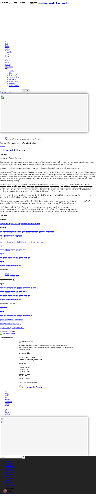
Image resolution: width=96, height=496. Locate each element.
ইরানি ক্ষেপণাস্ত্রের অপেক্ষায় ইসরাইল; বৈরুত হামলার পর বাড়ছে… (19, 288)
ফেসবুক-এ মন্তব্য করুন (12, 276)
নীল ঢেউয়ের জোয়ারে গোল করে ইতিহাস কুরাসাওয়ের (15, 296)
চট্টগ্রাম (7, 56)
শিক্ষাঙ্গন (11, 73)
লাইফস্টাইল (12, 79)
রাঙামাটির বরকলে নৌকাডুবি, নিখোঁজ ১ (11, 300)
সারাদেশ (7, 48)
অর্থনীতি (11, 71)
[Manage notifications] (5, 491)
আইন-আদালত (9, 67)
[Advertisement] (48, 22)
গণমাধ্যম (12, 84)
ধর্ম (5, 58)
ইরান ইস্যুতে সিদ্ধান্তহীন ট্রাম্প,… (10, 324)
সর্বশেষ (2, 238)
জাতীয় (6, 44)
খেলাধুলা (7, 54)
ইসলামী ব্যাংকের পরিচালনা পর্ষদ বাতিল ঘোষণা (13, 292)
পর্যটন (6, 60)
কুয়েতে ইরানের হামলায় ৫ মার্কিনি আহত (11, 320)
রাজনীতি (7, 46)
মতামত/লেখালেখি (14, 86)
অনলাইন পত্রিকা (14, 77)
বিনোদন (7, 63)
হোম (6, 42)
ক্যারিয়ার (7, 65)
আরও (6, 69)
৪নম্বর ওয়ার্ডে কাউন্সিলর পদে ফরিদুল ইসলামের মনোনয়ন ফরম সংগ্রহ (20, 224)
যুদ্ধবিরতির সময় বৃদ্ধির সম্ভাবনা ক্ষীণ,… (12, 328)
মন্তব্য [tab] (7, 274)
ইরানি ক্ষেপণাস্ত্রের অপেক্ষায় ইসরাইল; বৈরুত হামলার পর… (17, 316)
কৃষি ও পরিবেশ (13, 81)
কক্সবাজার (7, 50)
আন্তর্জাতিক (8, 52)
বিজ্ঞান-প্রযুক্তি (13, 75)
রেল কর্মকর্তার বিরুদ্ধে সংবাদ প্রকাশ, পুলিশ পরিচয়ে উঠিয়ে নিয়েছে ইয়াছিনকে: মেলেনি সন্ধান (27, 232)
